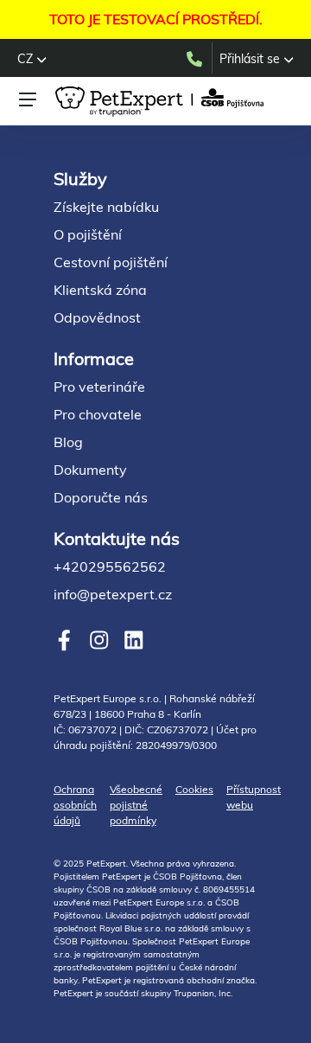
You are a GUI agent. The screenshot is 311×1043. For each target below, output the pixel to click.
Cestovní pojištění (111, 262)
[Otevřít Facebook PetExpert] (64, 640)
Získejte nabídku (106, 206)
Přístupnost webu (253, 797)
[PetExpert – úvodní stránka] (162, 101)
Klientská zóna (100, 289)
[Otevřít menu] (28, 99)
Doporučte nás (101, 497)
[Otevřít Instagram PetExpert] (99, 640)
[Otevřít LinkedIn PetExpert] (133, 640)
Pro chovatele (98, 414)
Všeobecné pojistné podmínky (136, 805)
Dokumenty (90, 469)
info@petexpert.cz (113, 594)
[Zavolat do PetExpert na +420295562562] (198, 58)
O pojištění (88, 234)
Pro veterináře (99, 386)
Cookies (194, 789)
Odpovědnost (97, 317)
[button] (32, 59)
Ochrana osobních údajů (75, 805)
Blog (68, 442)
